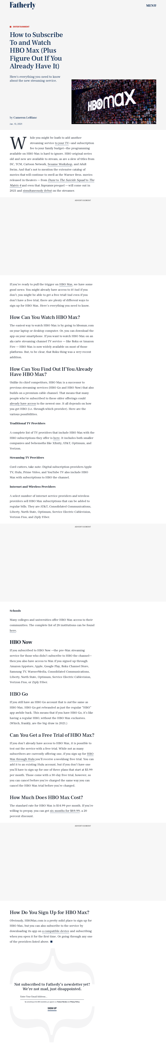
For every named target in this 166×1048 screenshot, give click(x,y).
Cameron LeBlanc (25, 118)
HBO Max (65, 284)
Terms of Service (62, 1002)
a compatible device (55, 931)
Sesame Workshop (60, 164)
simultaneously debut (37, 191)
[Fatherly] (23, 5)
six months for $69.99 (65, 811)
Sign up (52, 1008)
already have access (23, 403)
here (56, 438)
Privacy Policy (75, 1002)
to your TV (62, 143)
